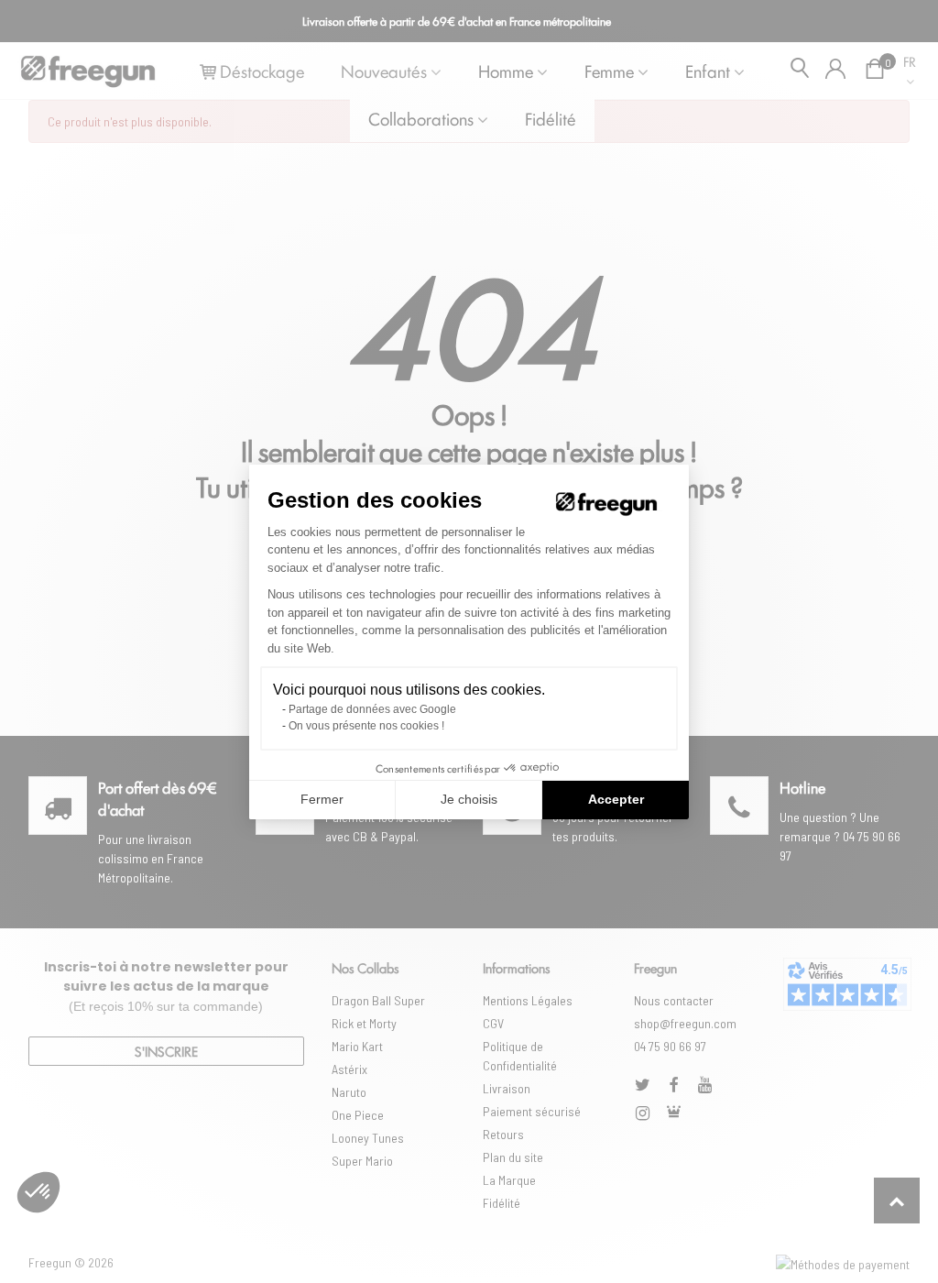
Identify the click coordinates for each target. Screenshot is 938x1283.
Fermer (322, 799)
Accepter (616, 799)
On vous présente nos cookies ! (366, 725)
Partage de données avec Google (372, 709)
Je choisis (469, 799)
